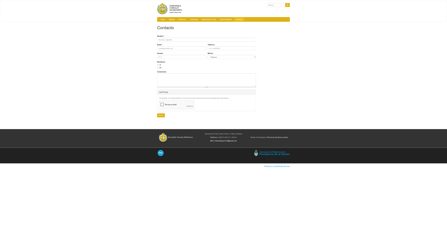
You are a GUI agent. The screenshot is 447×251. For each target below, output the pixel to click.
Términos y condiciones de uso (277, 166)
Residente (161, 62)
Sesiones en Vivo (209, 19)
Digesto (172, 19)
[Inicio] (173, 8)
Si (160, 65)
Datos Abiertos (226, 19)
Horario (160, 53)
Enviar (161, 115)
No (160, 67)
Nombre (160, 36)
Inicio (163, 19)
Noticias (182, 19)
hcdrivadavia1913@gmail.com (226, 141)
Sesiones (194, 19)
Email (160, 44)
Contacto (239, 19)
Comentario (161, 72)
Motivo (210, 53)
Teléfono (211, 44)
